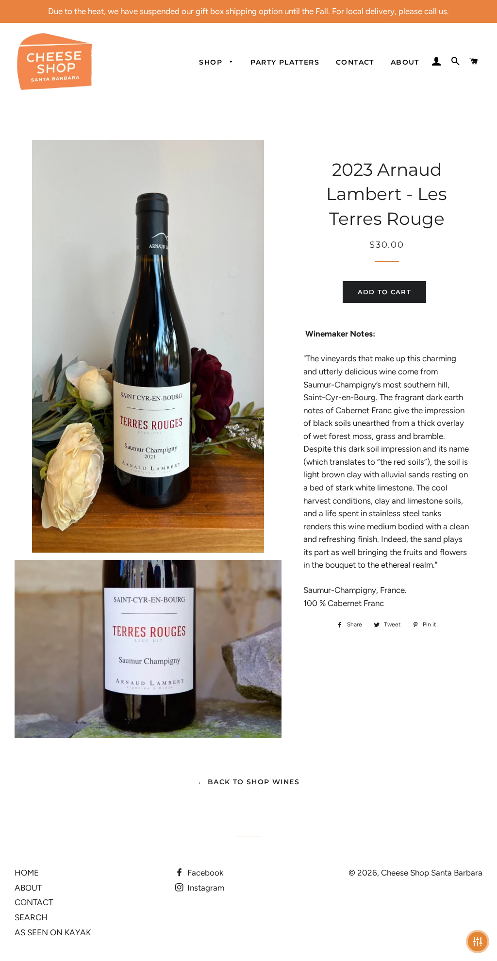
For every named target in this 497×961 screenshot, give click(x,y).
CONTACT (355, 62)
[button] (477, 941)
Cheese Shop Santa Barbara (431, 872)
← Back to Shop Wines (248, 781)
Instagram (204, 888)
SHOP (212, 62)
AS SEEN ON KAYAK (53, 932)
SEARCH (31, 917)
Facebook (204, 872)
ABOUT (405, 62)
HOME (27, 872)
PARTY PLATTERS (284, 62)
